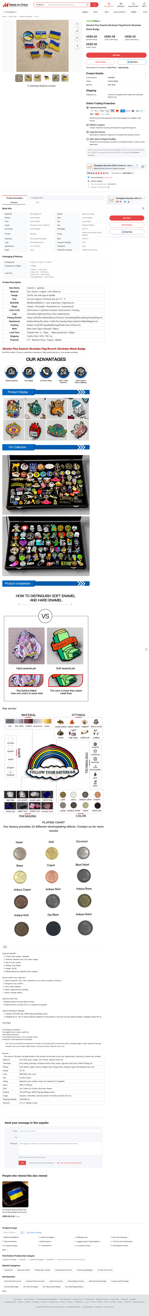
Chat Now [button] (134, 62)
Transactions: (123, 173)
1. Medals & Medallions (10, 1237)
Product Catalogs (35, 1232)
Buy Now (116, 55)
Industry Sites (89, 1299)
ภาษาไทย (112, 1302)
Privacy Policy (109, 1307)
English (20, 1302)
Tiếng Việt (127, 1302)
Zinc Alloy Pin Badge (30, 1287)
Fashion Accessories (25, 16)
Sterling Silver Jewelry (42, 1270)
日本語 (100, 1302)
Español (27, 1302)
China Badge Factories (76, 1281)
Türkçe (120, 1302)
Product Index (114, 1299)
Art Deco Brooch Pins (105, 1270)
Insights (133, 1299)
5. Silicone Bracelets (9, 1241)
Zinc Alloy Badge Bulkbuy (74, 1287)
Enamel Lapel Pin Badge (120, 1281)
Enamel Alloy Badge (11, 1287)
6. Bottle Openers (44, 1241)
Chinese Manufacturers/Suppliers (46, 1299)
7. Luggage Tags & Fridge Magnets (87, 1241)
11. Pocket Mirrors (45, 1245)
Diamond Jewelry (23, 1270)
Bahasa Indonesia (139, 1302)
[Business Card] (143, 208)
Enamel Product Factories (35, 1281)
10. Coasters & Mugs (9, 1245)
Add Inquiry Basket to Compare (43, 85)
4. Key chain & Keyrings (119, 1237)
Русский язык (53, 1302)
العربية (87, 1302)
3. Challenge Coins (81, 1237)
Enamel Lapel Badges (85, 1270)
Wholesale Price (78, 1299)
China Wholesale (65, 1299)
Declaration (98, 1307)
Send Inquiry (100, 62)
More (4, 1291)
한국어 (93, 1302)
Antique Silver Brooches (63, 1270)
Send (22, 1163)
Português (35, 1302)
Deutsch (70, 1302)
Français (44, 1302)
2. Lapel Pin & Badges (46, 1237)
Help (106, 12)
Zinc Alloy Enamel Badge (51, 1287)
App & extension (119, 12)
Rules (145, 12)
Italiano (63, 1302)
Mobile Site (125, 1299)
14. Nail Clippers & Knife (119, 1245)
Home (4, 16)
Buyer (95, 12)
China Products (29, 1299)
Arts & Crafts (13, 16)
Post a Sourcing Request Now (69, 1163)
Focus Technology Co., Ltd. (59, 1307)
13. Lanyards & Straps (82, 1245)
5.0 (117, 202)
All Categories (10, 12)
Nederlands (79, 1302)
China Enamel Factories (12, 1281)
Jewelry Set (8, 1270)
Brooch (37, 16)
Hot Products (17, 1299)
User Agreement (88, 1307)
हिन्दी (106, 1302)
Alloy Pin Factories (56, 1281)
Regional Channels (102, 1299)
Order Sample (123, 67)
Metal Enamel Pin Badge (97, 1281)
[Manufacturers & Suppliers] (15, 4)
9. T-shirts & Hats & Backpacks (121, 1241)
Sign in (144, 6)
